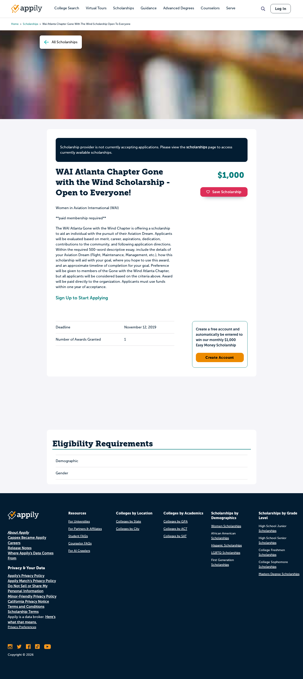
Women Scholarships (226, 526)
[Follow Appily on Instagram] (10, 646)
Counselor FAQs (80, 543)
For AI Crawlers (79, 550)
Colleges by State (128, 521)
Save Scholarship (227, 192)
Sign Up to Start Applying (82, 297)
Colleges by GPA (175, 521)
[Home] (26, 8)
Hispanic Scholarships (226, 545)
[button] (209, 192)
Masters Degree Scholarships (279, 574)
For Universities (79, 521)
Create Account (219, 357)
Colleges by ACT (175, 528)
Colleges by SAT (175, 536)
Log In (280, 9)
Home (15, 24)
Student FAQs (78, 536)
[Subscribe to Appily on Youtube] (47, 646)
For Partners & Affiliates (85, 528)
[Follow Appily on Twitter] (19, 646)
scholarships (196, 147)
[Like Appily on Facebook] (28, 646)
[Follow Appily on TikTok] (37, 646)
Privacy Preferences (22, 627)
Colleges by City (127, 528)
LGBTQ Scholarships (225, 552)
